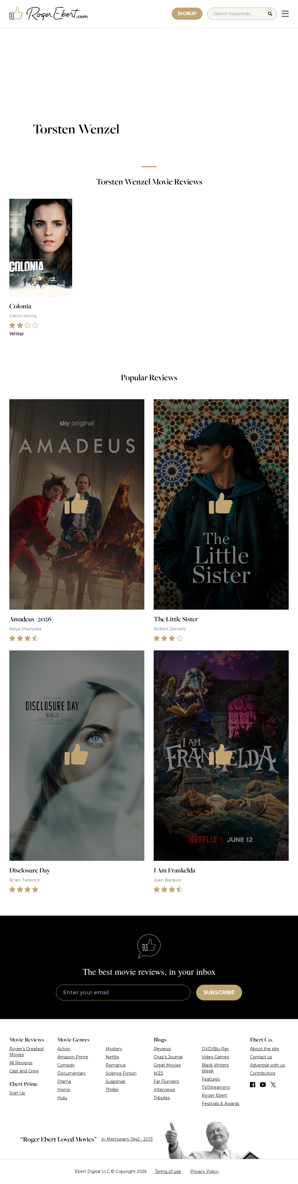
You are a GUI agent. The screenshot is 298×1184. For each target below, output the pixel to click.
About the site (264, 1048)
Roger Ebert (214, 1095)
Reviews (162, 1048)
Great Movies (167, 1065)
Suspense (115, 1081)
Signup (187, 13)
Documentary (71, 1073)
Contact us (261, 1057)
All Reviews (20, 1062)
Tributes (162, 1097)
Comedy (66, 1065)
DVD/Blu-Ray (215, 1048)
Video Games (215, 1057)
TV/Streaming (216, 1087)
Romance (116, 1065)
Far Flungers (166, 1081)
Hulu (62, 1097)
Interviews (164, 1089)
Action (63, 1048)
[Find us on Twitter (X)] (273, 1084)
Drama (64, 1081)
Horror (63, 1089)
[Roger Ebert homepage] (48, 14)
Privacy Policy (204, 1171)
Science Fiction (121, 1073)
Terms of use (168, 1171)
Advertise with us (267, 1065)
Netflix (112, 1057)
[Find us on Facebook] (252, 1084)
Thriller (112, 1089)
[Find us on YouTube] (263, 1084)
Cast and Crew (24, 1071)
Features (211, 1079)
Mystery (114, 1048)
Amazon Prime (72, 1057)
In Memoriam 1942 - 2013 (127, 1139)
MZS (158, 1073)
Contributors (262, 1073)
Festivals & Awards (220, 1103)
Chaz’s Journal (168, 1057)
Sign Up (17, 1093)
